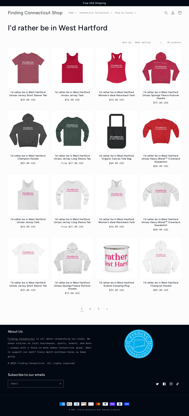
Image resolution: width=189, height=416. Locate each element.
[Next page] (107, 309)
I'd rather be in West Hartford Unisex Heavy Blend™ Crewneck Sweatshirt (161, 158)
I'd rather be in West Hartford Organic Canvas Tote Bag (116, 157)
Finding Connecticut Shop (89, 410)
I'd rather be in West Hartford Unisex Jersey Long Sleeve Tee (72, 157)
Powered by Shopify (111, 410)
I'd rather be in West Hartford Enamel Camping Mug (116, 284)
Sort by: (127, 42)
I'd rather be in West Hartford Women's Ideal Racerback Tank (116, 94)
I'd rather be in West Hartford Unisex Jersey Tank (72, 94)
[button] (72, 12)
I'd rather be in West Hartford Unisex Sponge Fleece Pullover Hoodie (160, 95)
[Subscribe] (60, 383)
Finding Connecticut (21, 339)
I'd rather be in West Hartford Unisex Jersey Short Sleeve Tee (28, 94)
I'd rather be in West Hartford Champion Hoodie (28, 157)
